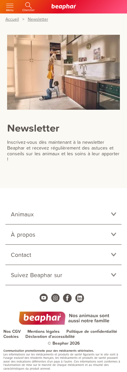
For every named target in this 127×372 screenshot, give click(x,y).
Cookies (11, 336)
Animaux (22, 214)
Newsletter (38, 19)
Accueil (12, 19)
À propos (23, 234)
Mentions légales (43, 331)
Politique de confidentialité (91, 331)
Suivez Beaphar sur (36, 275)
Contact (21, 254)
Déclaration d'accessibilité (50, 336)
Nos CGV (12, 331)
